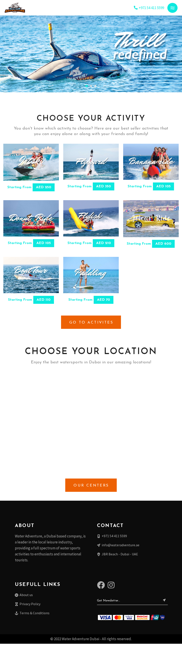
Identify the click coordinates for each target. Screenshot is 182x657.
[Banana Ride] (151, 162)
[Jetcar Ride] (151, 218)
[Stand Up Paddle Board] (91, 275)
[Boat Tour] (31, 275)
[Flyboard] (91, 162)
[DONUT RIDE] (31, 218)
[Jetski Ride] (31, 162)
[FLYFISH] (91, 218)
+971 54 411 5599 (151, 7)
